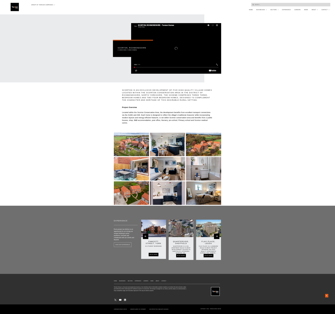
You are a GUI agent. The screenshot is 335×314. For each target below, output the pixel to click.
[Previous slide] (145, 236)
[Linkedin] (125, 299)
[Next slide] (216, 236)
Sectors (273, 9)
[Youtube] (120, 299)
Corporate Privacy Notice (120, 309)
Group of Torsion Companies (42, 4)
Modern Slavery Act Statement (138, 309)
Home (251, 9)
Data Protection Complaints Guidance (158, 309)
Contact (324, 9)
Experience (286, 9)
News (306, 9)
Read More (154, 255)
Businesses (260, 9)
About (314, 9)
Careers (297, 9)
